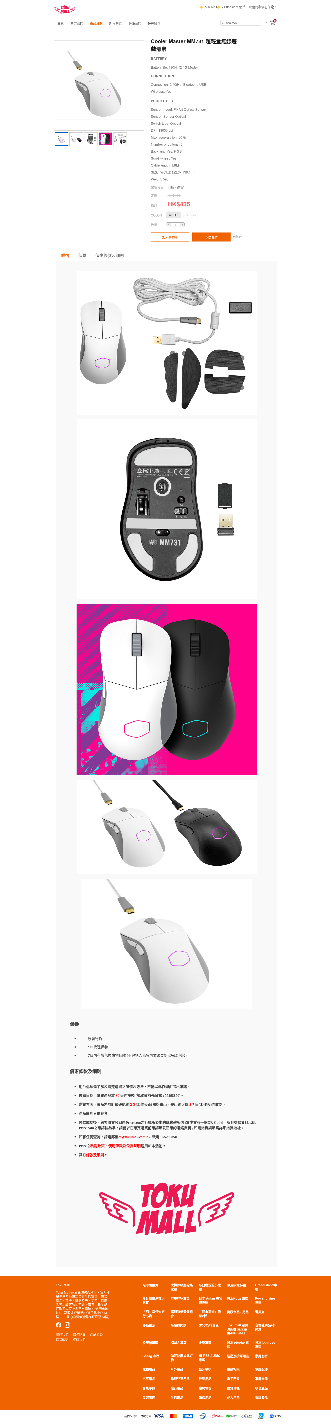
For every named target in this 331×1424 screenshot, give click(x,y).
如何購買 (115, 23)
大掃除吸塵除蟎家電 (182, 1287)
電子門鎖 (233, 1379)
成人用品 (233, 1397)
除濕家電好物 (236, 1285)
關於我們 (76, 23)
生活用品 (177, 1397)
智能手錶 (149, 1388)
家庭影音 (261, 1356)
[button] (173, 215)
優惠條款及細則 (109, 255)
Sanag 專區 (151, 1356)
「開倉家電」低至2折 (210, 1313)
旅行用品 (177, 1388)
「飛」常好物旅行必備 (154, 1313)
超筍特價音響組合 (182, 1313)
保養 (82, 255)
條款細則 (154, 23)
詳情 (65, 255)
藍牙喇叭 (205, 1369)
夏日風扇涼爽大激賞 (154, 1300)
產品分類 (96, 23)
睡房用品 (205, 1397)
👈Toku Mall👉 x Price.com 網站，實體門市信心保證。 (238, 7)
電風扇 (260, 1312)
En (266, 22)
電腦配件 (261, 1369)
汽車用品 (149, 1379)
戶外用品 (177, 1369)
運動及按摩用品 (238, 1356)
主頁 (60, 23)
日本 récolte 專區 (238, 1344)
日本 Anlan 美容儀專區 (210, 1300)
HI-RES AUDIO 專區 (209, 1358)
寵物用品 (149, 1369)
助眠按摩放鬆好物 (182, 1358)
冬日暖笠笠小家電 (210, 1287)
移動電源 (149, 1325)
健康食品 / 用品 (238, 1312)
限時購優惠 (150, 1285)
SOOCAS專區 (209, 1325)
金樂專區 (205, 1343)
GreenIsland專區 (266, 1287)
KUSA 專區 (179, 1343)
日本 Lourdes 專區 (265, 1344)
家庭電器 (261, 1379)
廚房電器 (205, 1388)
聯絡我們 (135, 23)
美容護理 (149, 1397)
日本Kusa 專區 (237, 1298)
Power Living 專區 (265, 1300)
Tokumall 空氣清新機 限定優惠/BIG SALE (237, 1329)
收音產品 (261, 1388)
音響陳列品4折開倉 (265, 1327)
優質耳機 (233, 1388)
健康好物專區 (180, 1298)
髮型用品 (205, 1379)
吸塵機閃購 (178, 1325)
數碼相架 (233, 1369)
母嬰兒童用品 (180, 1379)
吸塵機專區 (150, 1343)
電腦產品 (261, 1397)
